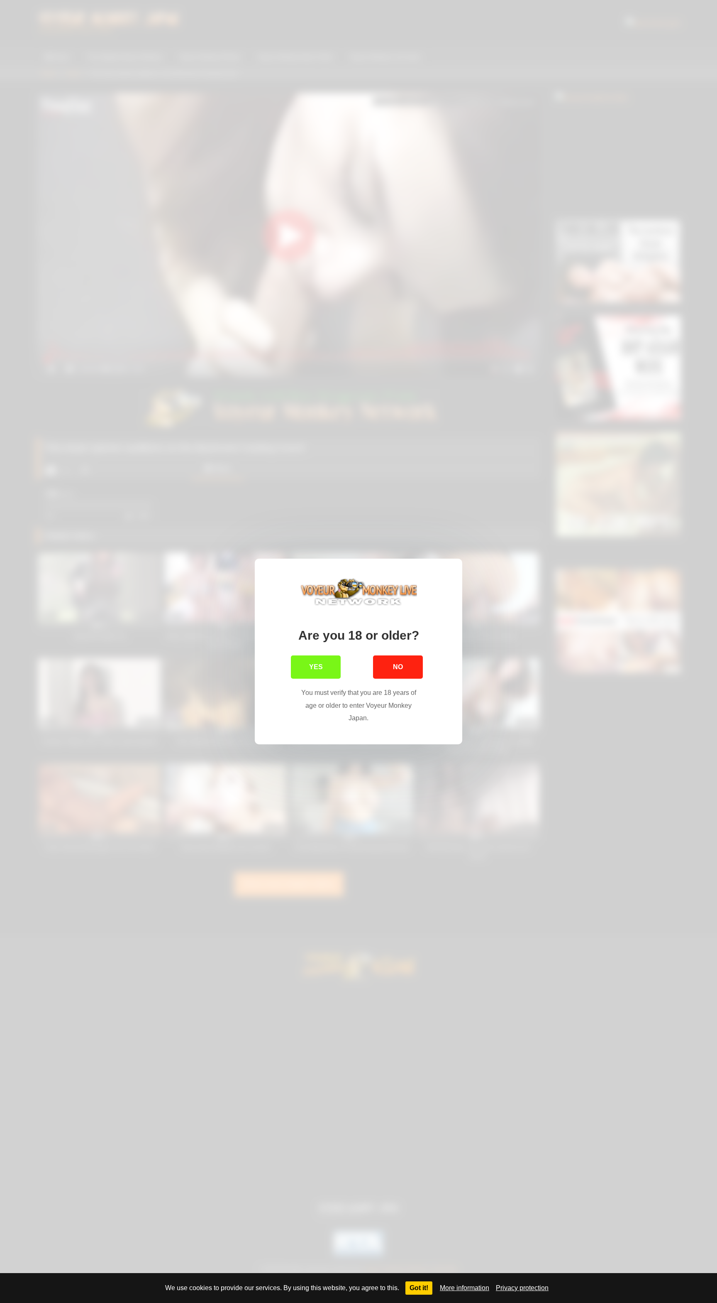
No (398, 666)
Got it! (419, 1287)
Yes (316, 666)
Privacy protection (522, 1287)
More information (464, 1287)
